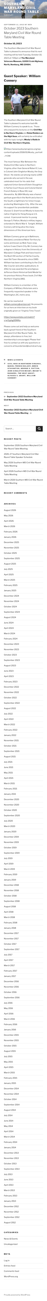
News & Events (15, 360)
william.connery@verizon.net (17, 304)
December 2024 (11, 596)
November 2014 (11, 1094)
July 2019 (8, 858)
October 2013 (10, 1163)
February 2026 (10, 532)
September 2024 (12, 612)
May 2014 (8, 1126)
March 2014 (9, 1137)
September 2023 (12, 660)
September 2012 (11, 1217)
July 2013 (8, 1174)
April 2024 (9, 628)
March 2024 (9, 633)
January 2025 (10, 590)
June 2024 (9, 623)
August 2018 (10, 906)
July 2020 (8, 821)
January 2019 (10, 880)
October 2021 (10, 746)
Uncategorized (10, 1244)
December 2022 (11, 687)
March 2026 (9, 526)
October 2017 (10, 944)
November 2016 (11, 987)
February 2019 (10, 874)
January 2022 (10, 735)
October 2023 (10, 655)
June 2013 (8, 1179)
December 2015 (11, 1035)
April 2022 (9, 719)
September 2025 (12, 558)
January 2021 (10, 794)
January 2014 (10, 1147)
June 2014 (8, 1121)
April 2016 (8, 1013)
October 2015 (10, 1046)
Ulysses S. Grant (17, 376)
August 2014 (10, 1110)
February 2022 (10, 730)
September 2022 (12, 703)
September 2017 (11, 949)
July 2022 (8, 714)
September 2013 (12, 1169)
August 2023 (10, 665)
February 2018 (10, 922)
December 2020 (11, 799)
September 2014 (12, 1105)
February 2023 (10, 681)
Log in (7, 1260)
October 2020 (10, 810)
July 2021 (8, 762)
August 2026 (10, 510)
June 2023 (9, 671)
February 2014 (10, 1142)
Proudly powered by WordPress (17, 1295)
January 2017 (10, 976)
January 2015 (10, 1083)
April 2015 (8, 1067)
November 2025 (11, 548)
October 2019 (10, 847)
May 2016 (8, 1008)
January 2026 (10, 537)
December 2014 (11, 1088)
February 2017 (10, 971)
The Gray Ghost (26, 373)
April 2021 (8, 778)
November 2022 (11, 692)
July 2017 (8, 955)
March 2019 (9, 869)
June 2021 (8, 767)
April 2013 (8, 1185)
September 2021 (11, 751)
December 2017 (11, 933)
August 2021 (10, 756)
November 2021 (11, 740)
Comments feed (11, 1271)
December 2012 (11, 1206)
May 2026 (8, 515)
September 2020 (12, 815)
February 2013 (10, 1196)
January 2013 (10, 1201)
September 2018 (12, 901)
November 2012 (11, 1212)
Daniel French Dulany (19, 366)
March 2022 (9, 724)
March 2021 (9, 783)
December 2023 (11, 644)
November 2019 (11, 842)
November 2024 (11, 601)
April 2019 (8, 864)
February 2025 (10, 585)
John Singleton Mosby (19, 371)
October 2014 (10, 1099)
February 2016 (10, 1024)
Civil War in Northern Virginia (24, 364)
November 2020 (11, 805)
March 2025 (9, 580)
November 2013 (11, 1158)
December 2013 (11, 1153)
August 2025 (10, 564)
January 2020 (10, 831)
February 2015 (10, 1078)
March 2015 (9, 1072)
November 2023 (11, 649)
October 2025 (10, 553)
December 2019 (11, 837)
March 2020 (9, 826)
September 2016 (12, 997)
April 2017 (8, 960)
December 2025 (11, 542)
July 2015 (8, 1056)
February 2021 (10, 788)
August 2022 (10, 708)
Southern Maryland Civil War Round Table (21, 8)
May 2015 (8, 1062)
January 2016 (10, 1029)
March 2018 (9, 917)
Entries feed (9, 1266)
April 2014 (8, 1131)
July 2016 (8, 1003)
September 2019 (12, 853)
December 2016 (11, 981)
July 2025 (8, 569)
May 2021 (8, 773)
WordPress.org (11, 1276)
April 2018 (8, 912)
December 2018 (11, 885)
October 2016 (10, 992)
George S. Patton (30, 368)
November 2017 (11, 938)
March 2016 (9, 1019)
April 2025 (9, 574)
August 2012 (10, 1222)
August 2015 (10, 1051)
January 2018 (10, 928)
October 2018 (10, 896)
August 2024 (10, 617)
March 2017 (9, 965)
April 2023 (9, 676)
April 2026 (9, 521)
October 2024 (10, 606)
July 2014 (8, 1115)
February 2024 (10, 639)
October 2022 (10, 697)
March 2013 (9, 1190)
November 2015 (11, 1040)
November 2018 (11, 890)
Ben (30, 25)
